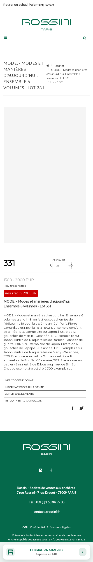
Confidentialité (39, 527)
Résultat (58, 65)
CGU (25, 527)
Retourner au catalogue (23, 400)
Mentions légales (60, 527)
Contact (49, 5)
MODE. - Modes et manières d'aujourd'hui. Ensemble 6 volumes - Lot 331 (66, 74)
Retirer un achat (15, 4)
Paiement (36, 4)
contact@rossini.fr (47, 511)
